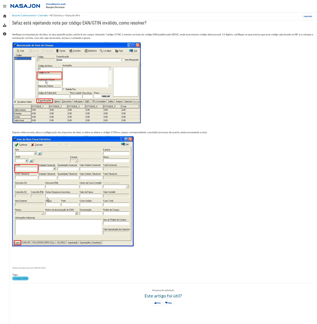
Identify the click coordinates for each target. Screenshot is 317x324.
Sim (159, 302)
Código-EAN (20, 278)
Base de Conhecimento (24, 15)
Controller (43, 15)
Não (169, 302)
